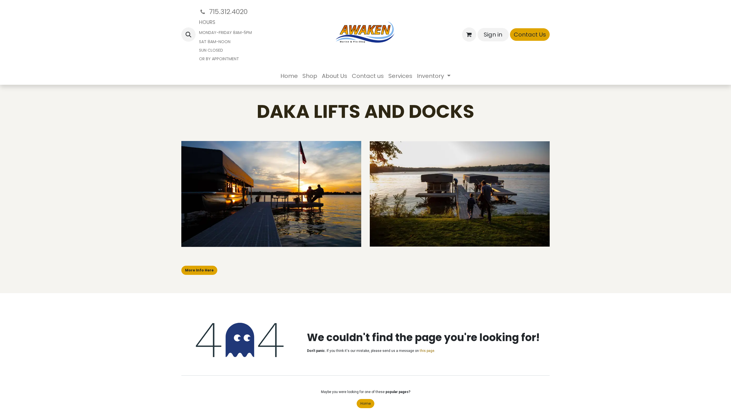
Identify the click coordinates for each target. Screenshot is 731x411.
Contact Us (530, 35)
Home (365, 403)
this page (427, 351)
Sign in (493, 35)
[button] (188, 34)
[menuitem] (289, 75)
